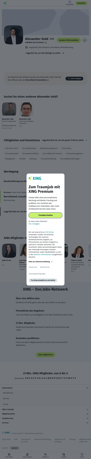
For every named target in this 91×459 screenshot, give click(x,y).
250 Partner (49, 232)
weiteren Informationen (43, 255)
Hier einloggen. (34, 224)
